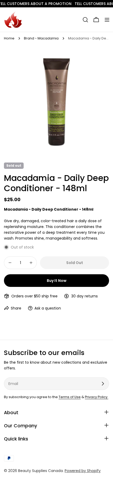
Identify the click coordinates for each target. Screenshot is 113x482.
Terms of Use (70, 397)
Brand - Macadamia (41, 38)
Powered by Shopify (83, 470)
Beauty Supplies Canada (40, 470)
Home (9, 38)
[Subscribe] (102, 383)
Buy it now (56, 280)
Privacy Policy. (96, 397)
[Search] (85, 19)
